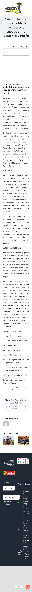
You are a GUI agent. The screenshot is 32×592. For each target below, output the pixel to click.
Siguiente (24, 47)
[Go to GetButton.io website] (28, 590)
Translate (9, 504)
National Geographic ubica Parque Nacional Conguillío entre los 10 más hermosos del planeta (27, 502)
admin (6, 388)
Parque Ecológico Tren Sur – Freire (27, 550)
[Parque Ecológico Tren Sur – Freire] (19, 552)
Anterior (16, 47)
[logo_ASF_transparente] (13, 2)
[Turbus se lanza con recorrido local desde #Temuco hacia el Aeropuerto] (19, 531)
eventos (22, 388)
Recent (27, 484)
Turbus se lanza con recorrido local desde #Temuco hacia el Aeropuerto (27, 529)
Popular (21, 484)
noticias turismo (7, 390)
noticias (26, 388)
